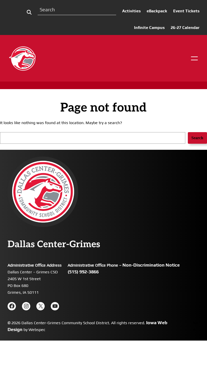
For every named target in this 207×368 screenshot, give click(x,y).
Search (197, 138)
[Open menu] (194, 58)
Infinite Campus (149, 27)
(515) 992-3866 (83, 271)
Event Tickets (186, 11)
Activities (131, 11)
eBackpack (157, 11)
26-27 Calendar (185, 27)
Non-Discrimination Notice (151, 265)
